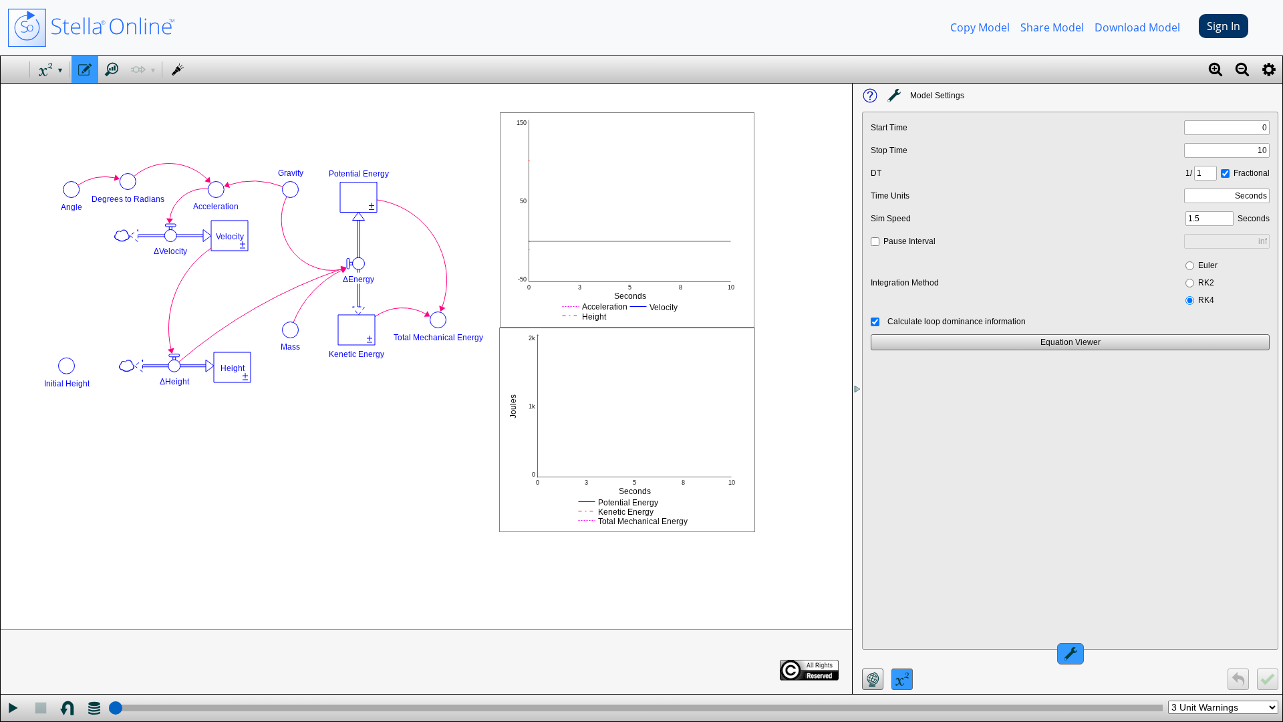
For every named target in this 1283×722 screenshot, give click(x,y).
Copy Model (980, 27)
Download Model (1137, 27)
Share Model (1052, 27)
